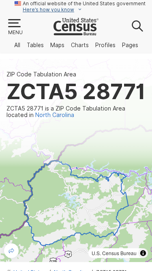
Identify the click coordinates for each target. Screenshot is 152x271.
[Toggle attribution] (143, 253)
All (17, 45)
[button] (15, 27)
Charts (80, 45)
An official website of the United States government (84, 3)
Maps (57, 45)
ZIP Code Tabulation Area (41, 74)
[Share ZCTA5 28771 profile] (11, 250)
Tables (35, 45)
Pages (130, 45)
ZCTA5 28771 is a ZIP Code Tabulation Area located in (65, 111)
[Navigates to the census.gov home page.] (76, 32)
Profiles (105, 45)
